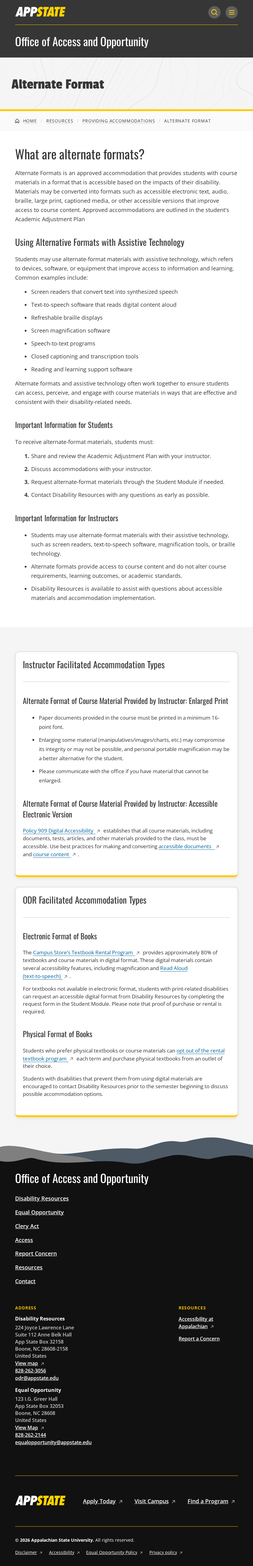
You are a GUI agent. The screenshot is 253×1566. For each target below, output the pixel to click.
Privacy (163, 1552)
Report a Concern (199, 1338)
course (51, 854)
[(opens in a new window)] (40, 12)
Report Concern (36, 1253)
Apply (99, 1501)
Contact (25, 1281)
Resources (59, 121)
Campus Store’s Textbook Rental (83, 952)
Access (24, 1240)
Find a (208, 1501)
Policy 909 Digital (58, 830)
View (26, 1363)
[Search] (214, 12)
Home (29, 121)
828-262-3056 (30, 1370)
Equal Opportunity (39, 1212)
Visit (152, 1501)
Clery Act (27, 1226)
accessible (186, 846)
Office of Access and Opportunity (81, 41)
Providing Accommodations (118, 121)
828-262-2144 (30, 1435)
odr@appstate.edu (37, 1378)
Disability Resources (42, 1198)
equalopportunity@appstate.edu (53, 1442)
